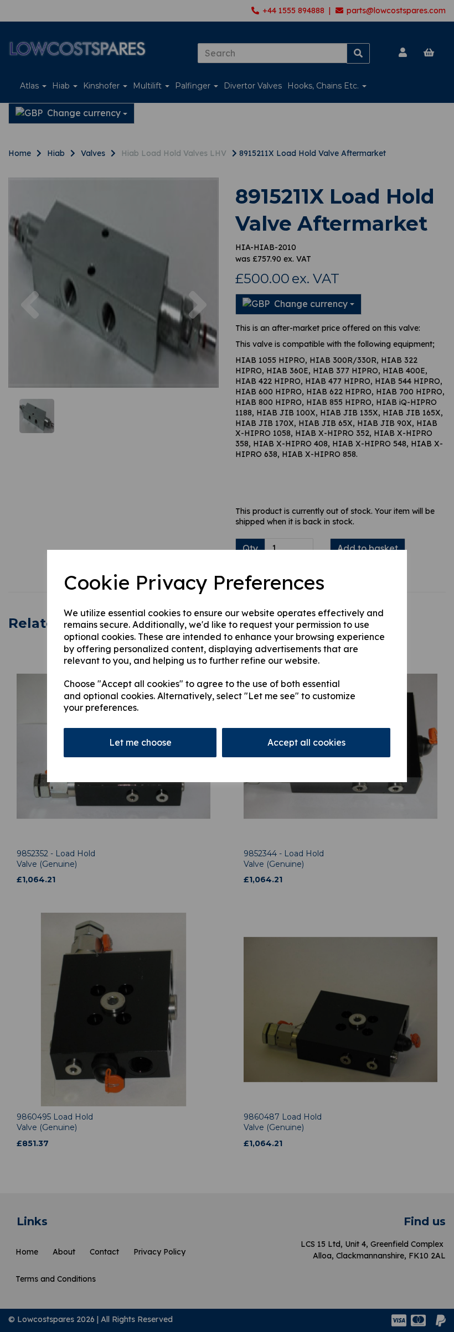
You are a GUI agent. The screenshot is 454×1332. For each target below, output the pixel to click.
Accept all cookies (306, 742)
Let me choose (140, 742)
